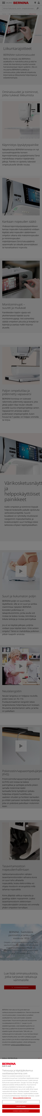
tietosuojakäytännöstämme (22, 1098)
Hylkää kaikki (21, 1106)
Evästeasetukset (21, 1102)
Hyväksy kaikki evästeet (21, 1111)
